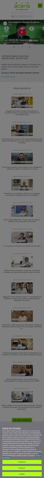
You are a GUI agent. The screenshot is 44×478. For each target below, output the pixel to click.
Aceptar (22, 474)
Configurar (22, 462)
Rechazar (22, 468)
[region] (22, 450)
